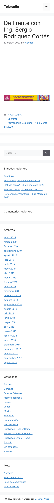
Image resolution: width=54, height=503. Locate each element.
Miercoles (9, 415)
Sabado (8, 442)
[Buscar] (46, 153)
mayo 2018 (9, 322)
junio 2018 (9, 318)
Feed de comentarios (15, 482)
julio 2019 (9, 259)
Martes (7, 411)
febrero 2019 (11, 282)
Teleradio (11, 7)
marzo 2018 (10, 331)
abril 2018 (9, 326)
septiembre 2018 (13, 304)
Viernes (8, 451)
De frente (12, 118)
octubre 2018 (11, 300)
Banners (8, 384)
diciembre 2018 (12, 291)
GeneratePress (42, 499)
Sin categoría (11, 447)
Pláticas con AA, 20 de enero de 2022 (24, 185)
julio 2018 (9, 313)
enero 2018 (10, 340)
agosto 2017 (10, 362)
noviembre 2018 (12, 295)
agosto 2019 (10, 255)
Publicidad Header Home (17, 429)
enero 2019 (10, 286)
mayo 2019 (10, 268)
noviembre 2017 (12, 349)
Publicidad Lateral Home (17, 438)
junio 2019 (9, 264)
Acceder (8, 473)
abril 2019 (9, 273)
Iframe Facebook (13, 397)
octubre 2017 (11, 353)
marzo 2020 (10, 242)
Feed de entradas (13, 477)
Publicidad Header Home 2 (18, 433)
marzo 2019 (10, 277)
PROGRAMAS (14, 114)
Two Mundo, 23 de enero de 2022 (22, 180)
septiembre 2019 (13, 251)
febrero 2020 (11, 246)
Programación (11, 420)
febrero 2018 (10, 335)
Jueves (7, 402)
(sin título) (9, 176)
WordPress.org (11, 486)
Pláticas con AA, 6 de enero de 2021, (23, 189)
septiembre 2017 (13, 358)
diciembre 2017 (12, 344)
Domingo (8, 388)
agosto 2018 (10, 309)
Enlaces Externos (13, 393)
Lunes (7, 406)
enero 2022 (10, 237)
